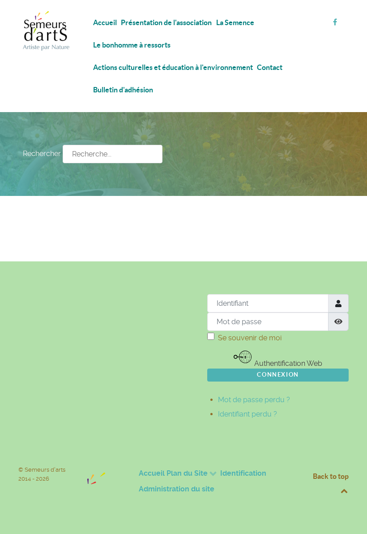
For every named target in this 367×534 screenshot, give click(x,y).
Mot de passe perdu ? (254, 399)
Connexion (278, 374)
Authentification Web (287, 363)
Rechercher (42, 153)
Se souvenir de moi (250, 338)
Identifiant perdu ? (247, 414)
